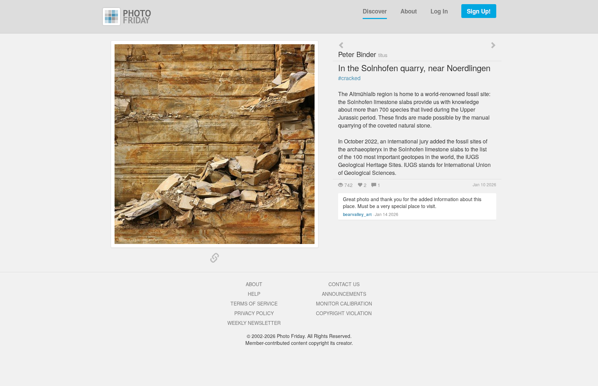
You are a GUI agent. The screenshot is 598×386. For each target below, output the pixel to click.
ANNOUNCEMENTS (344, 293)
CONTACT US (344, 284)
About (408, 11)
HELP (254, 293)
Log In (439, 11)
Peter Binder (363, 54)
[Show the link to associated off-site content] (214, 258)
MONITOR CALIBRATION (344, 303)
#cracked (349, 78)
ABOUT (254, 284)
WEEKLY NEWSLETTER (254, 322)
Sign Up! (479, 11)
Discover (375, 11)
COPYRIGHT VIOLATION (344, 313)
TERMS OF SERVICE (254, 303)
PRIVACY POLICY (254, 313)
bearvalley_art (357, 214)
